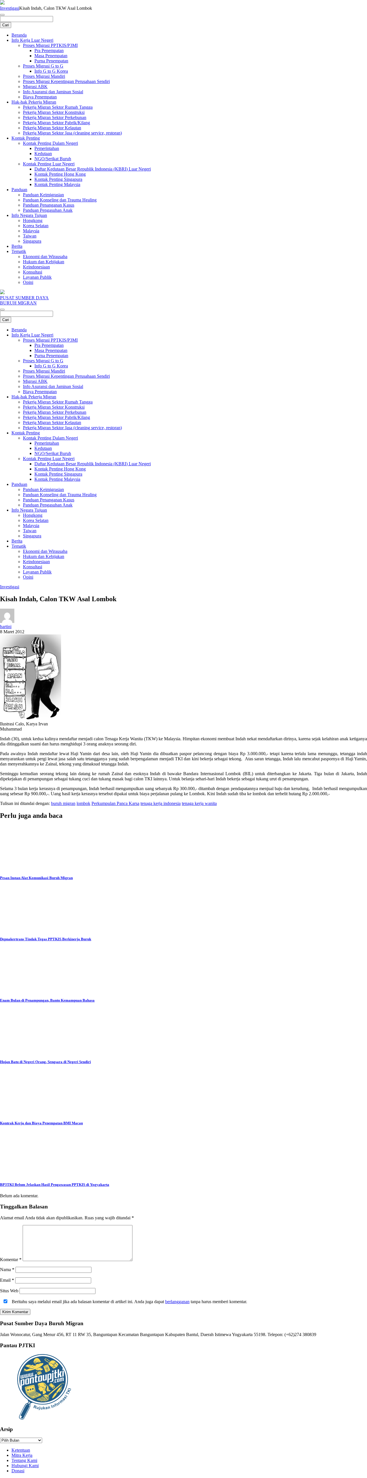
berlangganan (177, 1301)
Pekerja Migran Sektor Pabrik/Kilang (56, 122)
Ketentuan (20, 1450)
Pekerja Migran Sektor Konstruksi (54, 112)
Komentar (11, 1259)
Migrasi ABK (35, 86)
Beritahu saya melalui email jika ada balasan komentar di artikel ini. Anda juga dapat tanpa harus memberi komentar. (129, 1301)
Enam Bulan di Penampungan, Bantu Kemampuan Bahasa (47, 1000)
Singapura (32, 241)
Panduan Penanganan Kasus (48, 205)
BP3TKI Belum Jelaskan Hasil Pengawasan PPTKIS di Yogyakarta (54, 1184)
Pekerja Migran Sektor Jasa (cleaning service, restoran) (72, 132)
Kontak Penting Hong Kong (60, 174)
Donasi (17, 1470)
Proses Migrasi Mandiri (44, 76)
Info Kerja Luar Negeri (32, 40)
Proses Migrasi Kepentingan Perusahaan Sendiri (66, 81)
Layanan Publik (37, 277)
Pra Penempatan (49, 50)
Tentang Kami (24, 1460)
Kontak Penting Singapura (58, 179)
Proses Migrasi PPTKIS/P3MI (50, 45)
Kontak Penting (25, 138)
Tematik (18, 251)
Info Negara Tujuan (29, 215)
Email (7, 1280)
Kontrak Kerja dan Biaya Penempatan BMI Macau (41, 1123)
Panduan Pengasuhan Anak (48, 210)
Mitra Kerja (21, 1455)
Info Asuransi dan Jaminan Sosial (53, 91)
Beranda (19, 35)
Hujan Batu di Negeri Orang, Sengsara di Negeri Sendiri (45, 1062)
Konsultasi (32, 272)
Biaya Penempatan (40, 96)
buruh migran (63, 803)
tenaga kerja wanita (199, 803)
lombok (83, 803)
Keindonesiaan (36, 266)
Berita (16, 246)
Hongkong (32, 220)
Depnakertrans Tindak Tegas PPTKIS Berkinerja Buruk (45, 939)
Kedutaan (43, 153)
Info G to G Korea (51, 71)
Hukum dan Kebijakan (43, 261)
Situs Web (9, 1290)
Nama (7, 1269)
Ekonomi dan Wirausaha (45, 256)
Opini (28, 282)
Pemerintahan (46, 148)
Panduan (19, 189)
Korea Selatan (35, 225)
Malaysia (31, 230)
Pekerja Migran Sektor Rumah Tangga (58, 107)
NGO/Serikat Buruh (52, 158)
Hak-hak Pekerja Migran (33, 102)
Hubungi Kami (25, 1465)
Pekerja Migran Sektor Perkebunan (54, 117)
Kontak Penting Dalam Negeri (50, 143)
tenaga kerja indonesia (160, 803)
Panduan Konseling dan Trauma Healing (60, 199)
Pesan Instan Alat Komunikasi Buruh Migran (36, 878)
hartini (5, 626)
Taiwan (29, 236)
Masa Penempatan (50, 55)
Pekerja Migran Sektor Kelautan (52, 127)
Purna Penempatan (51, 60)
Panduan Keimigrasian (43, 194)
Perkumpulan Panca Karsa (115, 803)
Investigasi (9, 8)
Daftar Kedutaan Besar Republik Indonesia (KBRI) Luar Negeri (92, 169)
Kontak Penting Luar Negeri (49, 163)
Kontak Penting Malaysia (57, 184)
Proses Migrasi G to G (43, 66)
